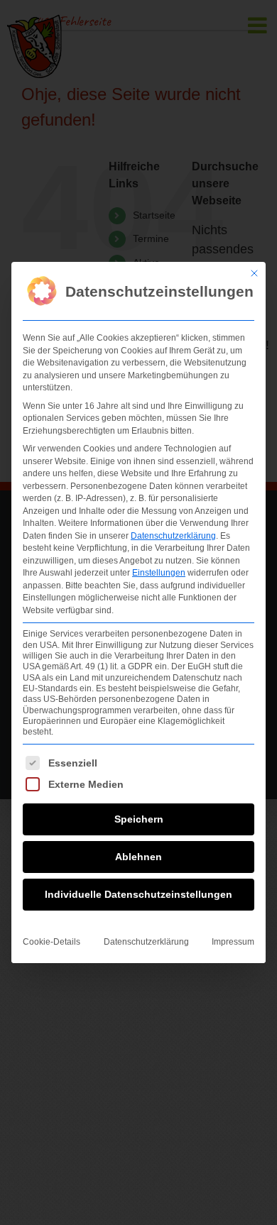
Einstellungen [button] (158, 573)
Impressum (233, 942)
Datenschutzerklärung (173, 536)
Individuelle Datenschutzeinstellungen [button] (138, 894)
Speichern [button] (138, 819)
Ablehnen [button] (138, 856)
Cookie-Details (51, 942)
